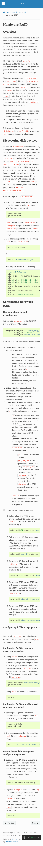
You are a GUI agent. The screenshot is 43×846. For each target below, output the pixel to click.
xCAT (23, 4)
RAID (26, 12)
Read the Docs (12, 842)
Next (34, 823)
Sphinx (15, 839)
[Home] (4, 12)
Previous (10, 823)
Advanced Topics (14, 12)
